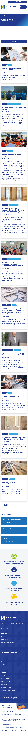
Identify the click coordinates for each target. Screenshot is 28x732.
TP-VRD (3, 664)
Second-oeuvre (4, 667)
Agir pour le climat (5, 678)
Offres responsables (5, 681)
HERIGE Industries (5, 636)
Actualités (3, 645)
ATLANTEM (3, 700)
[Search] (2, 11)
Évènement (9, 150)
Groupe (4, 64)
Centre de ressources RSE (6, 693)
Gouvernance (18, 349)
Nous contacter (4, 625)
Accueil (3, 15)
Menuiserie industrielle (6, 658)
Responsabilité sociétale (6, 687)
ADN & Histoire (4, 639)
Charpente (5, 478)
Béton (4, 150)
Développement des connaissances (8, 690)
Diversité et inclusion (5, 684)
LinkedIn (10, 628)
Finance (9, 64)
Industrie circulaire (5, 675)
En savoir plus (7, 522)
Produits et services (13, 204)
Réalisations (12, 478)
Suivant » (20, 505)
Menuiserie (5, 204)
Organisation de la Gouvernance (8, 642)
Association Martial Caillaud (14, 104)
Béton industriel (4, 655)
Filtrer (14, 41)
